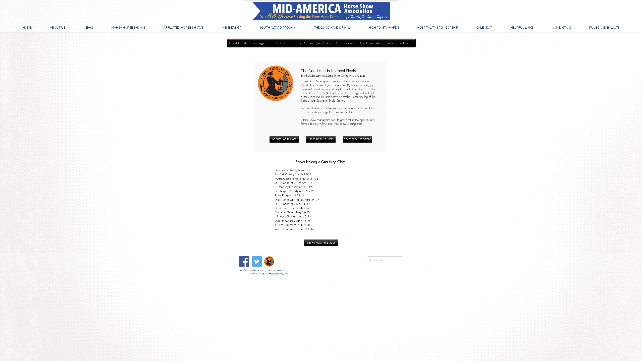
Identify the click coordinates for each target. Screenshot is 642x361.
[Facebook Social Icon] (244, 261)
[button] (88, 27)
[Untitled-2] (269, 261)
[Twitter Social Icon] (257, 261)
